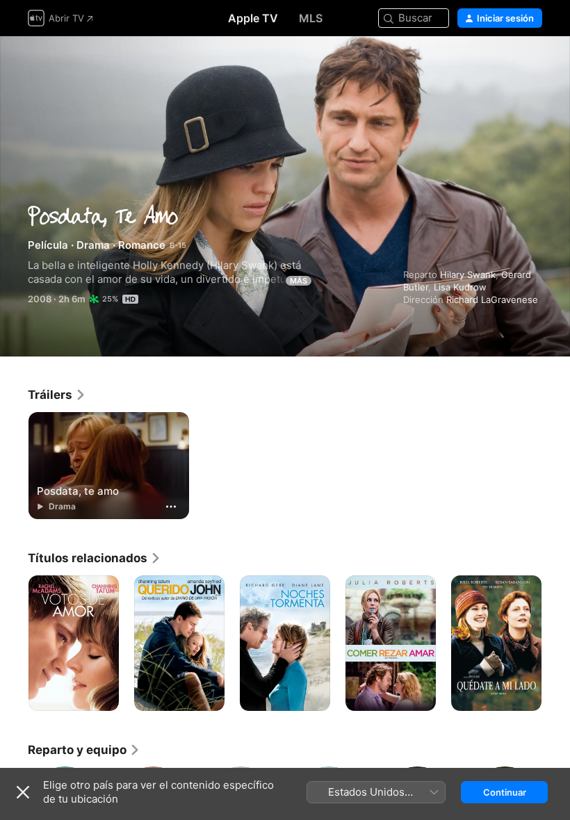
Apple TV (253, 18)
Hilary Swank (468, 274)
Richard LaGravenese (492, 299)
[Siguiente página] (556, 643)
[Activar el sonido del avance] (532, 63)
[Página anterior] (14, 643)
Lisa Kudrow (460, 287)
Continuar (504, 792)
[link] (57, 394)
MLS (311, 18)
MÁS (298, 281)
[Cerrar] (23, 792)
